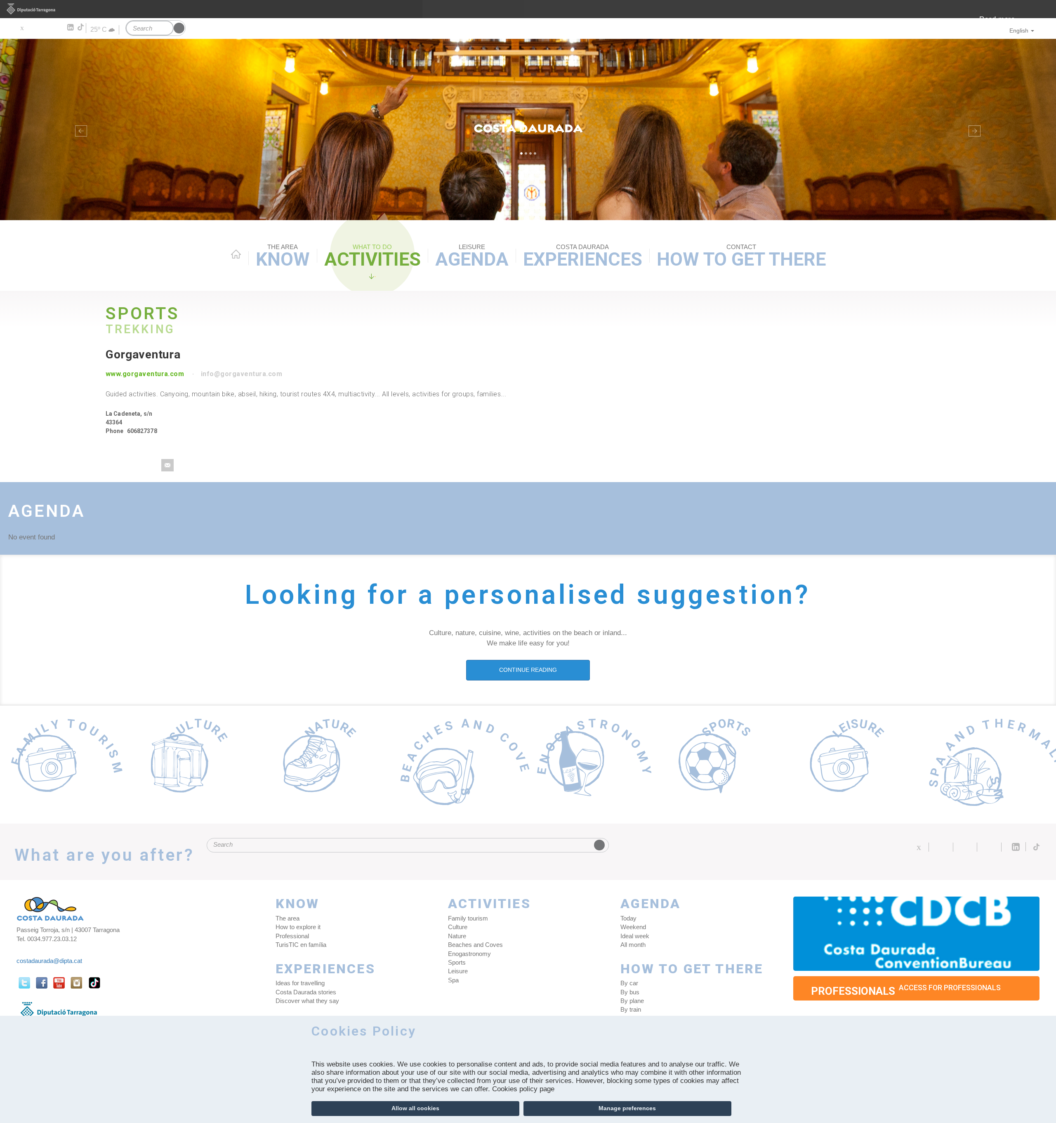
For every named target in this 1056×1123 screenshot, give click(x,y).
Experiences (582, 256)
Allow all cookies (415, 1108)
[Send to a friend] (167, 465)
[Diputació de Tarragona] (528, 9)
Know (283, 256)
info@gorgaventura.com (241, 374)
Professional (292, 935)
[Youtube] (45, 27)
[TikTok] (81, 27)
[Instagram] (58, 27)
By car (629, 982)
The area (287, 918)
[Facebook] (33, 27)
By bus (629, 992)
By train (630, 1009)
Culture (457, 926)
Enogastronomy (469, 953)
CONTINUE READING (528, 669)
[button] (79, 129)
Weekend (633, 926)
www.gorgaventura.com (145, 374)
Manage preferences (627, 1108)
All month (633, 944)
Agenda (472, 256)
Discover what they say (307, 1000)
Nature (457, 935)
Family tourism (468, 918)
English (1018, 30)
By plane (632, 1000)
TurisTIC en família (301, 944)
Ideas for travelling (300, 982)
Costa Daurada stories (306, 992)
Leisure (458, 971)
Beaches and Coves (475, 944)
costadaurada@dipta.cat (49, 960)
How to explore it (298, 926)
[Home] (528, 129)
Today (628, 918)
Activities (372, 256)
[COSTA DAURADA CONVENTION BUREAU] (916, 934)
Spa (453, 980)
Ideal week (634, 935)
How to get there (741, 256)
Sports (457, 962)
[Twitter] (21, 27)
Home (236, 254)
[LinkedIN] (70, 27)
